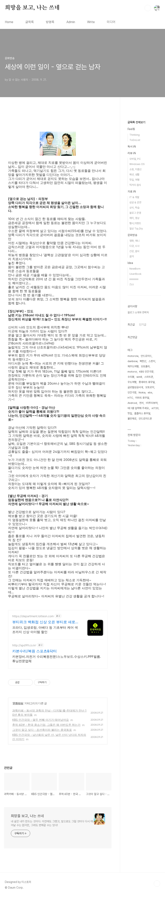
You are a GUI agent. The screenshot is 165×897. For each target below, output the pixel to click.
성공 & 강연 (135, 202)
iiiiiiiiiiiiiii (133, 279)
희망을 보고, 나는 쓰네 (32, 8)
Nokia (142, 392)
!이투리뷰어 (152, 402)
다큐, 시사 (134, 245)
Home (9, 22)
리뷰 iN (132, 153)
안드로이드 (146, 355)
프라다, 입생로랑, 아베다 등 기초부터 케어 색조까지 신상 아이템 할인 (45, 629)
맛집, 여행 (134, 179)
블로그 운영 (135, 212)
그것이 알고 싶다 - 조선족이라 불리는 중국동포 (42, 729)
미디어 (111, 22)
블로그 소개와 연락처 (138, 312)
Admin (70, 22)
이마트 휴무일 (142, 397)
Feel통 (131, 129)
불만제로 (132, 418)
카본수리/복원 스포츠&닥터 (34, 651)
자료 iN (132, 191)
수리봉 (131, 376)
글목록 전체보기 (136, 122)
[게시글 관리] (28, 682)
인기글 (142, 324)
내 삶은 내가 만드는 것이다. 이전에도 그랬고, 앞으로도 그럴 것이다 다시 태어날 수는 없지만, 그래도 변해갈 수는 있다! (52, 823)
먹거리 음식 (135, 184)
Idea (130, 263)
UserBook (135, 273)
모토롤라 (145, 366)
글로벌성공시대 (135, 387)
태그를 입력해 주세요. (138, 408)
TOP (157, 883)
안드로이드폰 (145, 418)
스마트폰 (148, 376)
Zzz (131, 284)
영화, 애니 (134, 240)
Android (132, 402)
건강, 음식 (134, 251)
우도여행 (132, 382)
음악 (131, 256)
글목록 (29, 22)
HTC (130, 397)
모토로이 (149, 387)
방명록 (50, 22)
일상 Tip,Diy (136, 228)
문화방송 (18, 703)
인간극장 (132, 392)
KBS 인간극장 (146, 371)
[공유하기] (23, 682)
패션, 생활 (134, 174)
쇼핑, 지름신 (135, 169)
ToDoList (134, 140)
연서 (141, 402)
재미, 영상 (134, 218)
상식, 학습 (134, 207)
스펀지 (151, 361)
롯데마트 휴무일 (147, 382)
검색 (148, 8)
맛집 (130, 413)
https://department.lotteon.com (33, 616)
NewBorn (134, 268)
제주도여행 (133, 366)
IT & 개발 (134, 197)
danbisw (132, 361)
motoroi (132, 371)
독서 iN (132, 146)
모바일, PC (135, 158)
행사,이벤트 (135, 223)
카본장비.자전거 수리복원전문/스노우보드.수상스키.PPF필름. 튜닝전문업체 (56, 659)
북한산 (143, 361)
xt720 (155, 408)
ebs (150, 392)
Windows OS (137, 164)
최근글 (131, 324)
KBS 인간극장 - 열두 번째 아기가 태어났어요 (40, 719)
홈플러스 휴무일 (142, 413)
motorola (133, 355)
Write (91, 22)
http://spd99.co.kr (24, 645)
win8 (139, 376)
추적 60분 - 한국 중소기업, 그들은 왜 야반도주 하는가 (46, 724)
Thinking (134, 134)
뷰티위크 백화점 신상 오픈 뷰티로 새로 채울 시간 (43, 622)
